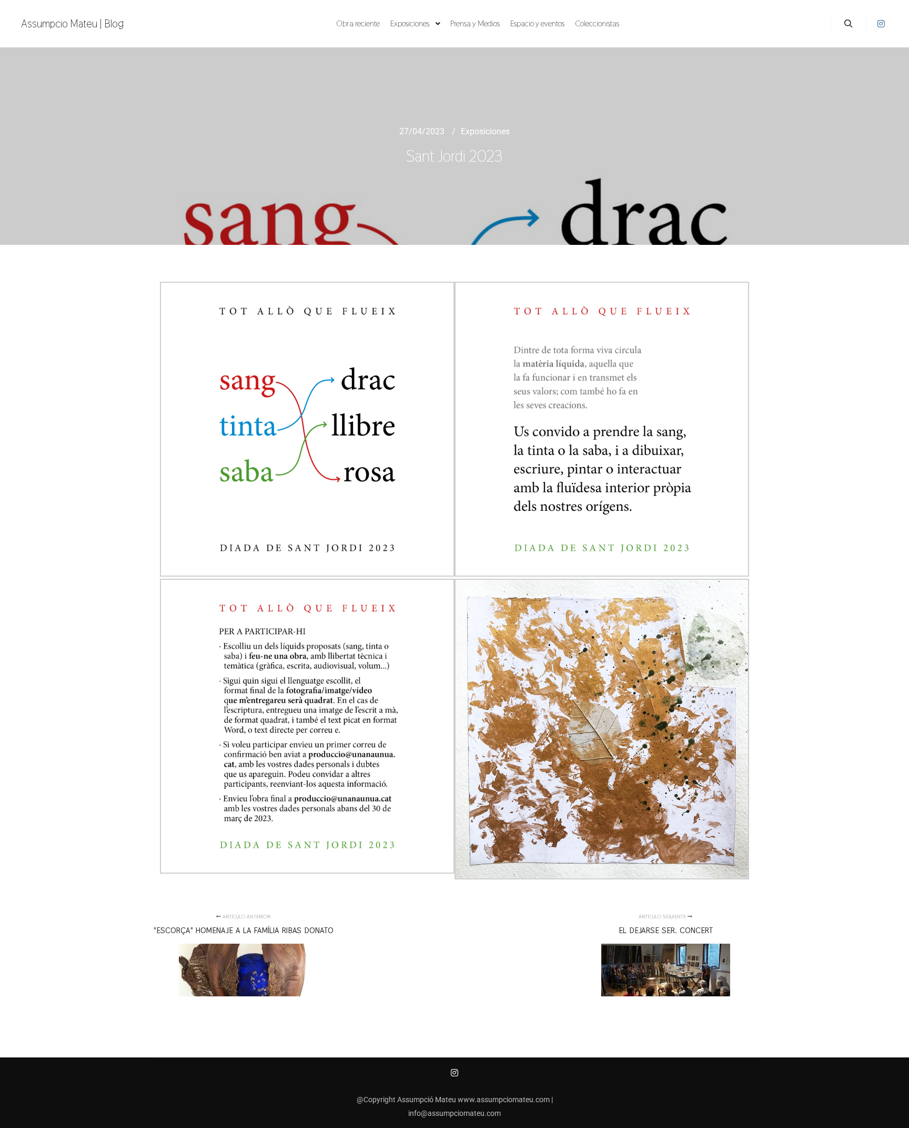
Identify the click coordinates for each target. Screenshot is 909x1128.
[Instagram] (881, 24)
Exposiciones (485, 131)
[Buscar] (848, 24)
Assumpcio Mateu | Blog (72, 24)
